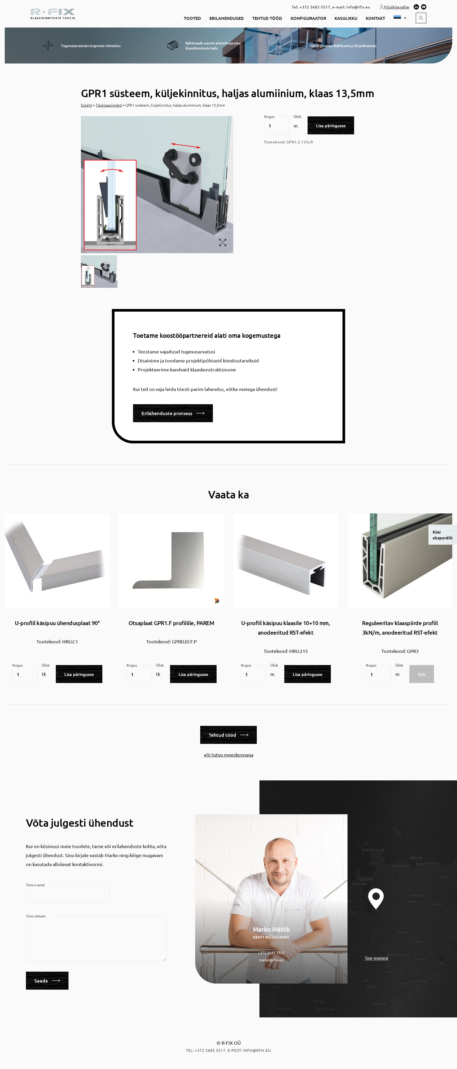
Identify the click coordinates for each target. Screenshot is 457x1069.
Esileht (86, 105)
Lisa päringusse (331, 125)
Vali (422, 674)
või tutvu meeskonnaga (228, 754)
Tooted (192, 18)
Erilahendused (226, 18)
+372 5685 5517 (315, 6)
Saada (41, 980)
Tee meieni (376, 958)
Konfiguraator (308, 18)
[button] (398, 18)
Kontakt (375, 18)
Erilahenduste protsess (166, 413)
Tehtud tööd (267, 18)
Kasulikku (346, 18)
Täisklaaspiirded (109, 105)
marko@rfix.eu (271, 959)
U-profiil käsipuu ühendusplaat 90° (57, 622)
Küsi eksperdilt (443, 534)
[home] (53, 13)
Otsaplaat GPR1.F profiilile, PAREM (171, 622)
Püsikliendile (396, 6)
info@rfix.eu (358, 6)
